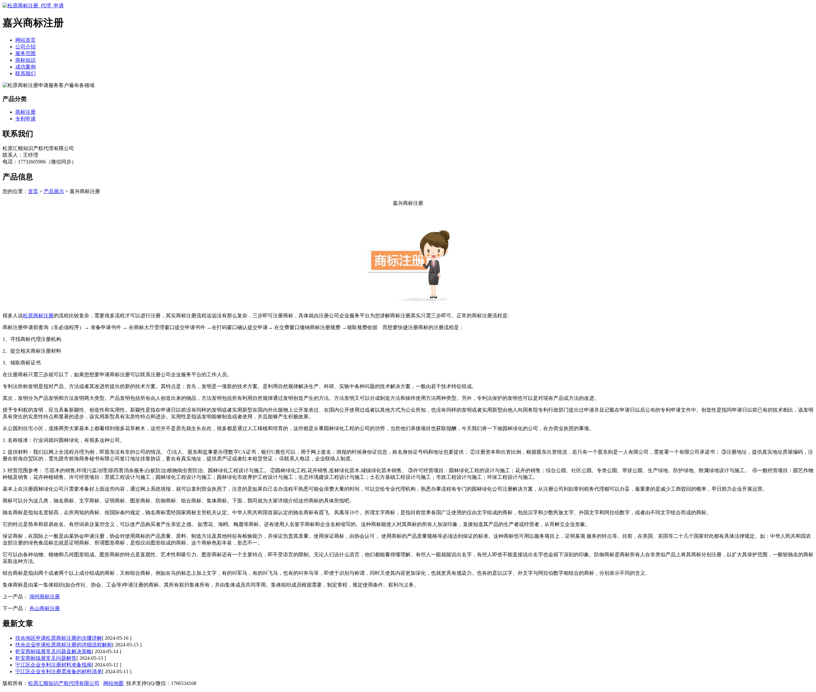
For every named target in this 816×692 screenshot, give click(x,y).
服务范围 (25, 53)
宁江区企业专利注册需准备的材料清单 (58, 671)
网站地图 (113, 683)
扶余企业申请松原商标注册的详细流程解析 (63, 644)
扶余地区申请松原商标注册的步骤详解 (58, 638)
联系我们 (25, 73)
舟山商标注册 (44, 608)
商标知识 (25, 60)
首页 (33, 191)
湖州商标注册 (44, 596)
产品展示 (54, 191)
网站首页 (25, 40)
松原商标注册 (38, 315)
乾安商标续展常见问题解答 (45, 658)
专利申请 (25, 118)
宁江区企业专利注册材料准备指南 (53, 664)
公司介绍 (25, 46)
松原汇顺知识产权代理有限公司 (63, 683)
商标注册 (25, 112)
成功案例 (25, 66)
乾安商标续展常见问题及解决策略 (53, 651)
